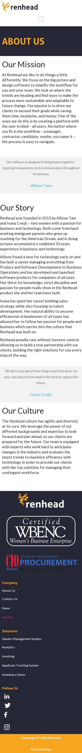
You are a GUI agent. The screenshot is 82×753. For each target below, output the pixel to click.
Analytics (8, 647)
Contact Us (10, 599)
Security (7, 617)
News (6, 608)
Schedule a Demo (13, 674)
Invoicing (8, 656)
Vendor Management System (21, 639)
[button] (41, 19)
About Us (8, 590)
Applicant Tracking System (20, 665)
